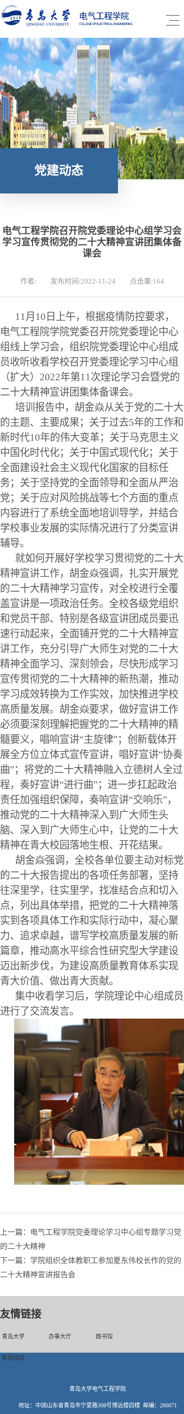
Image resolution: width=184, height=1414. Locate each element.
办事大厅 (60, 1336)
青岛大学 (13, 1336)
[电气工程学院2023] (71, 24)
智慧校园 (13, 1358)
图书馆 (104, 1336)
